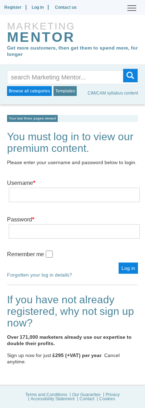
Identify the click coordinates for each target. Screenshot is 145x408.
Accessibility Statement (53, 398)
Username (21, 183)
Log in (38, 7)
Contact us (66, 7)
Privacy (113, 394)
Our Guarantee (86, 394)
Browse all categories (29, 91)
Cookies (107, 398)
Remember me (25, 254)
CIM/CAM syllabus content (113, 93)
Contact (87, 398)
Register (12, 7)
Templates (65, 91)
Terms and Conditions (46, 394)
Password (20, 219)
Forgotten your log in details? (39, 275)
